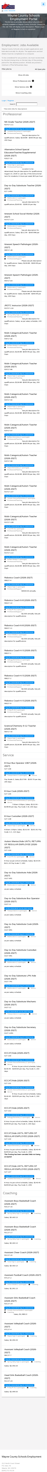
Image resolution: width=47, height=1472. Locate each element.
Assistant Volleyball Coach (17, 1323)
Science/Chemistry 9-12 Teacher (20, 726)
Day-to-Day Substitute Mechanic (20, 1001)
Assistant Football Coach (16, 1275)
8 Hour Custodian (13, 816)
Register (12, 11)
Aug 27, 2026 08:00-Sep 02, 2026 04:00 (19, 1176)
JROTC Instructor (13, 305)
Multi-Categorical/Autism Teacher (20, 333)
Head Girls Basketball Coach (17, 1375)
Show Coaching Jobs (23, 93)
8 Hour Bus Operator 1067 (17, 763)
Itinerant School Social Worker (18, 213)
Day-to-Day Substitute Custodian (20, 950)
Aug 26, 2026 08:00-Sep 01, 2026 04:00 (19, 162)
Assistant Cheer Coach (15, 1252)
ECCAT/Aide (10, 1053)
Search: (12, 104)
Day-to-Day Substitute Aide (17, 872)
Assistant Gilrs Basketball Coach (19, 1298)
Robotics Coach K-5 (14, 650)
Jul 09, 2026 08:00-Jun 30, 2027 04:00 (19, 908)
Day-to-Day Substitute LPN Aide (20, 975)
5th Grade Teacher (13, 122)
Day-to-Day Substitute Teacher (19, 185)
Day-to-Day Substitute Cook (18, 924)
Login (5, 11)
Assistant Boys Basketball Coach (20, 1201)
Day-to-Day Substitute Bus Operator (22, 898)
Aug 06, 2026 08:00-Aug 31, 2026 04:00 (19, 195)
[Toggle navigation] (43, 4)
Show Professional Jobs (22, 81)
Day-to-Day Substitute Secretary (20, 1027)
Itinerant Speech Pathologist (17, 244)
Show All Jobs (23, 75)
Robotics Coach (12, 577)
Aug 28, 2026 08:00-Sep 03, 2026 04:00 (19, 129)
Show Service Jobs (22, 87)
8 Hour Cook (10, 791)
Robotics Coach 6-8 (14, 600)
